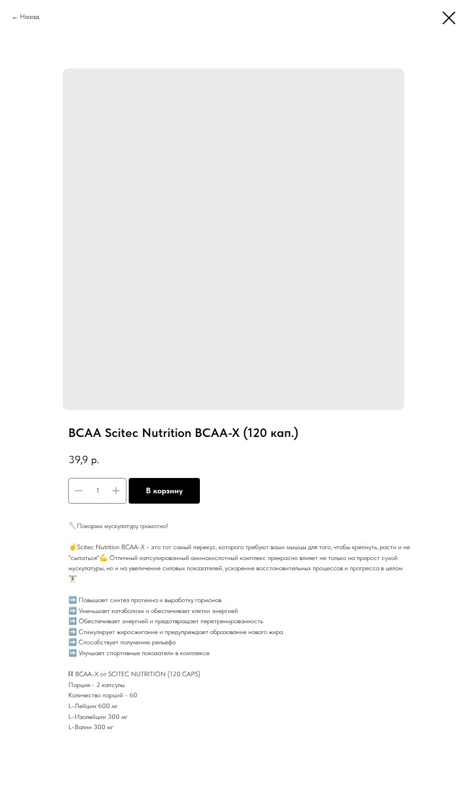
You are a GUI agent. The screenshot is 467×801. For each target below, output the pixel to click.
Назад (29, 17)
